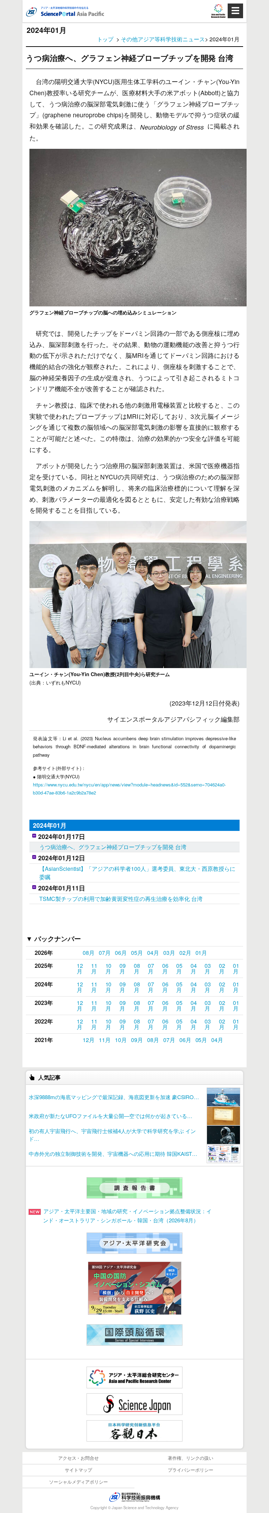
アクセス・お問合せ (78, 1458)
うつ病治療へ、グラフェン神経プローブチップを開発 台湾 (112, 847)
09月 (122, 968)
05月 (137, 953)
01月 (201, 953)
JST (134, 1497)
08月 (89, 953)
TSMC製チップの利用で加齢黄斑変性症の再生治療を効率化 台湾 (120, 899)
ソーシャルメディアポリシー (78, 1481)
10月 (108, 968)
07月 (105, 953)
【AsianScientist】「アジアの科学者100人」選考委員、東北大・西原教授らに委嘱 (137, 873)
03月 (169, 953)
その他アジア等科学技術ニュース (163, 39)
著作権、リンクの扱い (190, 1458)
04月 (153, 953)
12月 (80, 968)
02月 (185, 953)
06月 (121, 953)
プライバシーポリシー (190, 1469)
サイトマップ (78, 1469)
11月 (94, 968)
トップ (105, 39)
